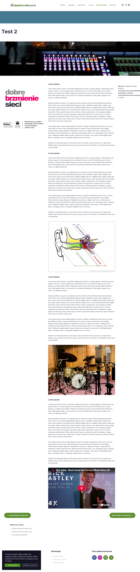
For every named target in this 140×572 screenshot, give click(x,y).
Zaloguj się (101, 5)
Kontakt (81, 5)
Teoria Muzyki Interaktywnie (19, 535)
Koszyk (112, 5)
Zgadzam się (12, 565)
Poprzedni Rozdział (18, 515)
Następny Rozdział (121, 515)
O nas (90, 5)
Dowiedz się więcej (30, 565)
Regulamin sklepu (58, 556)
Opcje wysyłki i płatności (60, 559)
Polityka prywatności (58, 562)
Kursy (62, 5)
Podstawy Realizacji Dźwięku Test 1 (22, 531)
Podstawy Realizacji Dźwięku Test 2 (22, 528)
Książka (71, 5)
